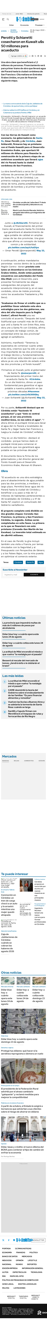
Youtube (26, 1240)
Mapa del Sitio (17, 1276)
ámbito (4, 31)
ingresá (42, 19)
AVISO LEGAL (8, 1284)
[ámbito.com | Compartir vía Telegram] (41, 56)
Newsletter (38, 1240)
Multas (5, 1288)
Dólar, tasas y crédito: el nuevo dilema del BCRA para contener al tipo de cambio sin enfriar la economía (22, 1149)
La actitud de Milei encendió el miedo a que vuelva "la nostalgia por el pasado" (22, 653)
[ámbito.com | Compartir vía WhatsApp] (30, 56)
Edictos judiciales (27, 1284)
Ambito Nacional (13, 31)
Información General (32, 1268)
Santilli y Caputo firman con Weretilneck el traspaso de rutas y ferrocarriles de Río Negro (25, 714)
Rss (4, 1276)
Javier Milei (19, 14)
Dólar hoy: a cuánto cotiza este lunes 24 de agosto (22, 644)
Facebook (8, 1240)
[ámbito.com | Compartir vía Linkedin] (38, 56)
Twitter (3, 1240)
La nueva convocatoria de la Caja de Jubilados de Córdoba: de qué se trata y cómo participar (22, 104)
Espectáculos (19, 1272)
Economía (24, 25)
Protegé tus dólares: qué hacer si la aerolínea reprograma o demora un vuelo (22, 1052)
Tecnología (36, 1272)
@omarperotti (28, 373)
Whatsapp (32, 1240)
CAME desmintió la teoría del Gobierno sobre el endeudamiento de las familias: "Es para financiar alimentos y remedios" (26, 694)
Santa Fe (30, 562)
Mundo (19, 1264)
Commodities (29, 761)
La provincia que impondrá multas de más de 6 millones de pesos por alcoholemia (21, 625)
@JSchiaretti (20, 223)
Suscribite (34, 574)
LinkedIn (20, 1240)
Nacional (6, 1264)
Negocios (6, 1260)
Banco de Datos (9, 1256)
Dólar (11, 25)
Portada (6, 1248)
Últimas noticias (23, 1248)
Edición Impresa (10, 1268)
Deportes (32, 1264)
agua (40, 159)
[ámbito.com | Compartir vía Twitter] (35, 56)
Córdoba (24, 31)
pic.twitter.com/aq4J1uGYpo (23, 247)
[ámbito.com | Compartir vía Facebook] (32, 56)
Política (34, 1252)
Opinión (19, 1260)
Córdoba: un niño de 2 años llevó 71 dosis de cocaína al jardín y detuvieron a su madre (29, 204)
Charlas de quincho (33, 14)
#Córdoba (34, 379)
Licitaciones (19, 1288)
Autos (5, 1272)
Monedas (5, 761)
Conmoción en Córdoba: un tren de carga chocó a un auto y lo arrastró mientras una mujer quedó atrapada (9, 905)
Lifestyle (32, 1260)
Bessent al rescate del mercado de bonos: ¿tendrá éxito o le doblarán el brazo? (21, 663)
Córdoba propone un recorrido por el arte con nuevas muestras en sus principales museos (40, 891)
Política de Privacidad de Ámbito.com (20, 1280)
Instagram (14, 1240)
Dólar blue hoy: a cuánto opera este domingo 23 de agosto (19, 1040)
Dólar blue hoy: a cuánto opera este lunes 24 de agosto (20, 635)
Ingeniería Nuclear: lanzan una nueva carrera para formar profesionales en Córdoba (40, 916)
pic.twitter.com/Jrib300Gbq (23, 394)
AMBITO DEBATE (35, 1297)
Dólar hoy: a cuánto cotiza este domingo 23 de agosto (38, 995)
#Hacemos (33, 391)
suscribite (34, 19)
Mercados (27, 1256)
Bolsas (16, 761)
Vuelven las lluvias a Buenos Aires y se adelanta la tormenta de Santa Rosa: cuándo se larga (26, 704)
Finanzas (38, 25)
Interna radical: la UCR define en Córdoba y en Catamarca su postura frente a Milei (21, 111)
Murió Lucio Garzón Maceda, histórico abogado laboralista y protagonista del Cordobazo (29, 212)
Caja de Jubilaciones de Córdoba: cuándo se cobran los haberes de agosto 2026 (9, 943)
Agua (41, 562)
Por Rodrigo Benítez (8, 1156)
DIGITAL (11, 1297)
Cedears (42, 761)
